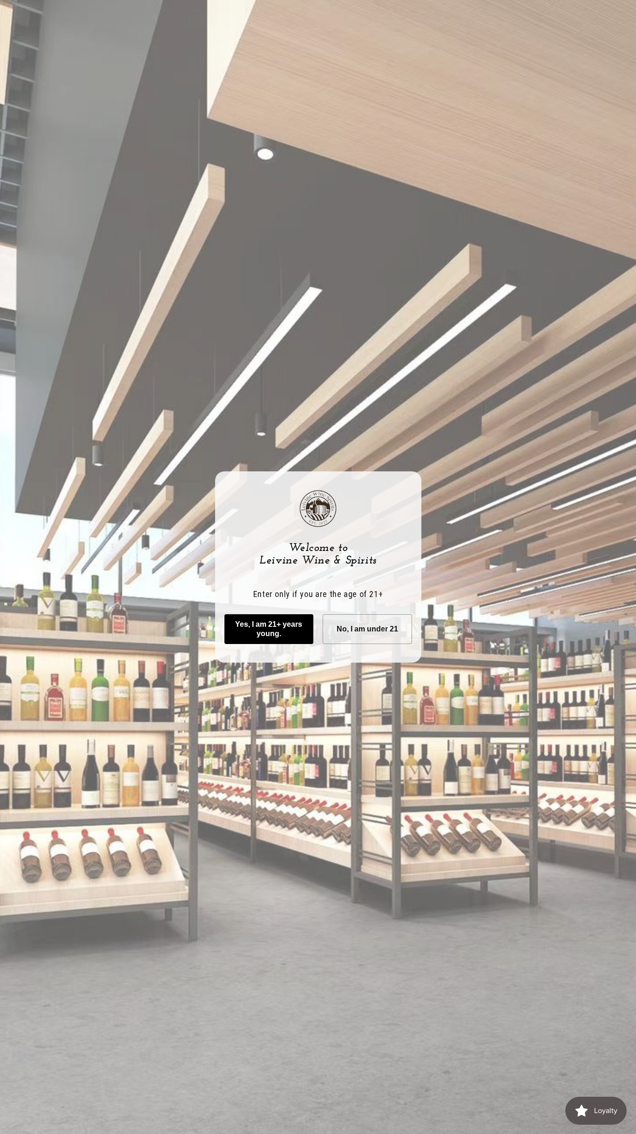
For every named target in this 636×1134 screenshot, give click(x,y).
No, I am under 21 (367, 629)
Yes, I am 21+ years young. (268, 628)
